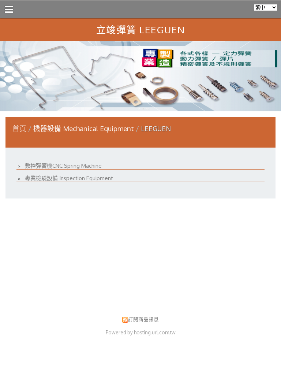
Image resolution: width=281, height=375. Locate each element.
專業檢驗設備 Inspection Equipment (68, 178)
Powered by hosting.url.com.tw (141, 332)
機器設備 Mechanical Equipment (84, 128)
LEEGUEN (155, 128)
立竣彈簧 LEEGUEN (140, 29)
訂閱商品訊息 (143, 319)
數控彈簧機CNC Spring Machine (62, 165)
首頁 (19, 128)
